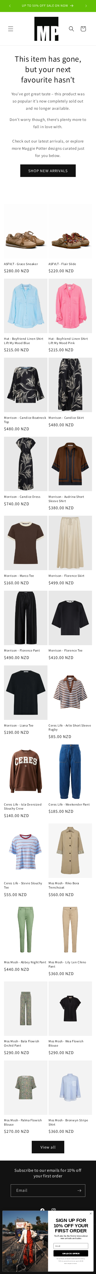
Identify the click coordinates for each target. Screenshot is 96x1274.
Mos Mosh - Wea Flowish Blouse (66, 1043)
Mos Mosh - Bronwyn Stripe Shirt (68, 1122)
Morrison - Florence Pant (22, 650)
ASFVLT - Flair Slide (62, 264)
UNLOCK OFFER (70, 1253)
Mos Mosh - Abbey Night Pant (25, 962)
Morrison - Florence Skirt (67, 576)
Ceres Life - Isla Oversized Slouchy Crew (23, 806)
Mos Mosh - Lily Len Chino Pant (67, 964)
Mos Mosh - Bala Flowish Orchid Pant (21, 1043)
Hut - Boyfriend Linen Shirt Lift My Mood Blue (23, 341)
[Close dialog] (91, 1213)
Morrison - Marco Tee (19, 576)
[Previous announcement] (10, 6)
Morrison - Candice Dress (22, 497)
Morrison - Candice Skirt (66, 418)
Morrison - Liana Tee (19, 725)
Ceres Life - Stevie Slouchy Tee (23, 885)
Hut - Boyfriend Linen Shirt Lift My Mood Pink (68, 341)
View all (48, 1147)
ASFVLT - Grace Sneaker (21, 264)
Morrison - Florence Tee (66, 650)
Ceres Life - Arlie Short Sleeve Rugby (70, 727)
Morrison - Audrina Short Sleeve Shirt (66, 499)
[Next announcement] (86, 6)
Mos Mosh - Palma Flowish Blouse (23, 1122)
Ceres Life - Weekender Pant (69, 804)
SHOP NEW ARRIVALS (48, 170)
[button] (11, 29)
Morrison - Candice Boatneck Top (25, 420)
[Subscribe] (79, 1190)
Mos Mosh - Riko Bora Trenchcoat (64, 885)
